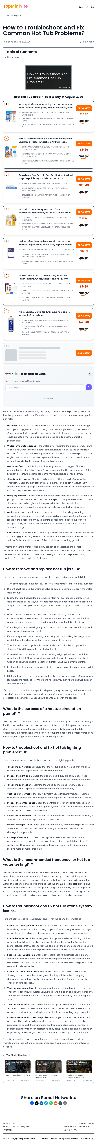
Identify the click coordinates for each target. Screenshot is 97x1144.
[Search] (86, 7)
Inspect (55, 499)
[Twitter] (92, 1138)
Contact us (85, 1138)
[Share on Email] (65, 1103)
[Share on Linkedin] (41, 1103)
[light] (92, 7)
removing (54, 732)
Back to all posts (13, 15)
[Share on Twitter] (37, 1103)
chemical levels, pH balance (70, 883)
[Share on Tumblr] (60, 1103)
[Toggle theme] (90, 374)
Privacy (53, 1138)
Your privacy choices (68, 1138)
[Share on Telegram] (46, 1103)
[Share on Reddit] (55, 1103)
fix (27, 824)
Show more (13, 57)
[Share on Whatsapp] (51, 1103)
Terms (45, 1138)
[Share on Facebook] (32, 1103)
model (6, 694)
